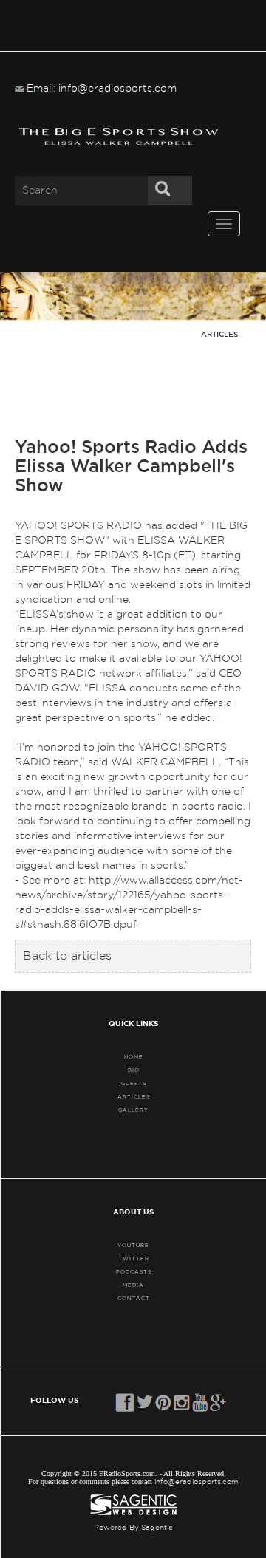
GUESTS (133, 1083)
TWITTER (133, 1258)
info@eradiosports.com (196, 1482)
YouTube (133, 1245)
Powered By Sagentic (133, 1527)
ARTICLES (133, 1096)
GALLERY (133, 1110)
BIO (134, 1070)
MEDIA (133, 1285)
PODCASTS (133, 1271)
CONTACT (133, 1298)
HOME (133, 1056)
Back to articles (67, 956)
